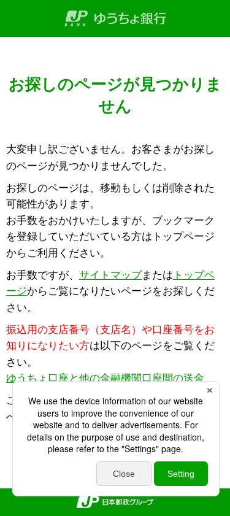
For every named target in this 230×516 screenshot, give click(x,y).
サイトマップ (110, 275)
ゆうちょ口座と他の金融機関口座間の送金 (105, 378)
